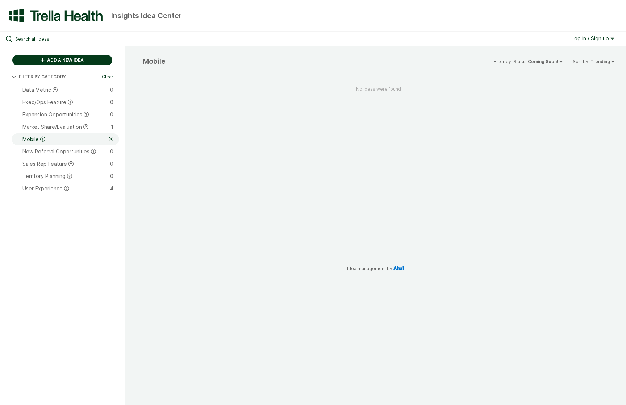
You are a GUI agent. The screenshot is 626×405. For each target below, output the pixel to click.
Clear (107, 76)
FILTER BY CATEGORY (42, 76)
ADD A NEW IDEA (65, 60)
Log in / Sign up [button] (591, 38)
